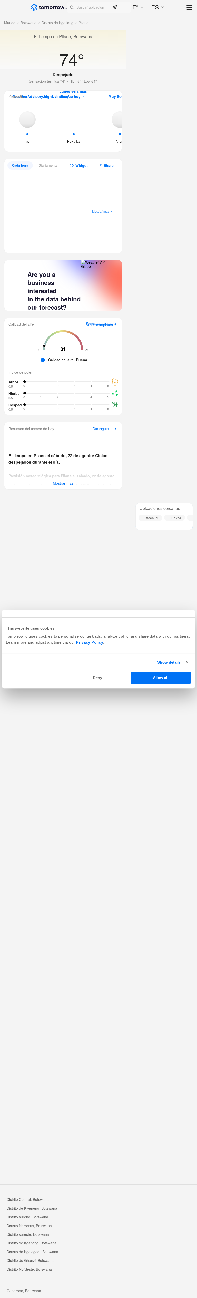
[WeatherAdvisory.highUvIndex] (27, 126)
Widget (81, 165)
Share (109, 165)
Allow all (160, 678)
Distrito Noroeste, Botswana (29, 1225)
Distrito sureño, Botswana (27, 1216)
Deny (97, 678)
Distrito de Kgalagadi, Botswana (32, 1251)
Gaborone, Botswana (24, 1290)
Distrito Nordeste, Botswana (29, 1269)
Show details (169, 662)
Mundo (9, 22)
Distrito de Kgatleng (57, 22)
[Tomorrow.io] (49, 7)
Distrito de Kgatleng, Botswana (31, 1243)
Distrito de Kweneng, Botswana (32, 1208)
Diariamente (47, 165)
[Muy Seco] (120, 126)
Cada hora (20, 165)
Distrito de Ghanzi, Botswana (30, 1260)
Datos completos (99, 325)
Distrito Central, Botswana (28, 1199)
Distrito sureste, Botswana (28, 1234)
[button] (99, 7)
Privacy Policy (89, 642)
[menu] (189, 7)
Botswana (28, 22)
